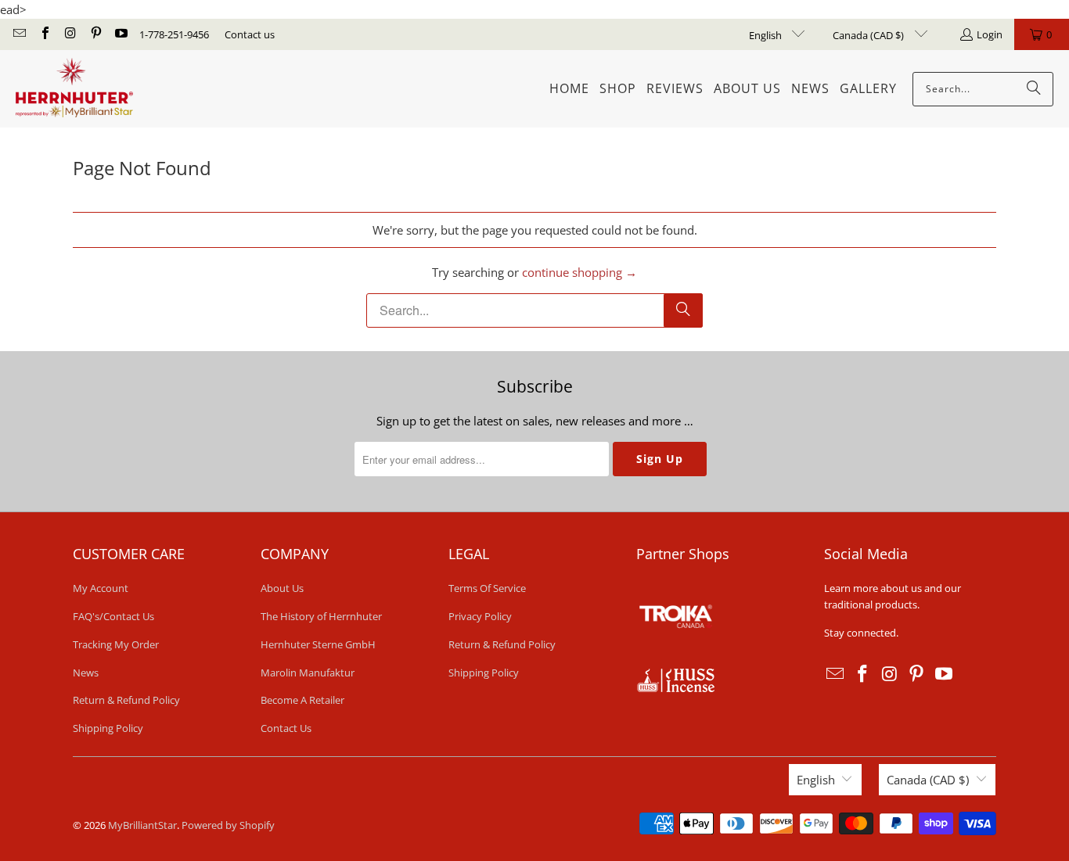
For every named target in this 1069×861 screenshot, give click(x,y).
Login (989, 34)
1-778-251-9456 (174, 34)
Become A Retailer (302, 700)
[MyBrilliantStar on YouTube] (120, 34)
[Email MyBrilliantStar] (19, 34)
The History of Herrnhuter (321, 616)
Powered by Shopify (228, 825)
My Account (100, 588)
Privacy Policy (480, 616)
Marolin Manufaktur (308, 672)
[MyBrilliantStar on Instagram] (70, 34)
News (86, 672)
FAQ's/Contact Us (113, 616)
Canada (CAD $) (869, 35)
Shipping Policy (108, 728)
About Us (282, 588)
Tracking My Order (116, 644)
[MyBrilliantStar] (74, 89)
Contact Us (286, 728)
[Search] (1033, 89)
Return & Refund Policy (126, 700)
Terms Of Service (487, 588)
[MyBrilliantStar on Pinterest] (95, 34)
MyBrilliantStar (142, 825)
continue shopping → (579, 272)
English (766, 35)
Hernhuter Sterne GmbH (318, 644)
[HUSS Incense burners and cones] (675, 688)
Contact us (250, 34)
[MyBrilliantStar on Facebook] (44, 34)
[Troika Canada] (677, 659)
